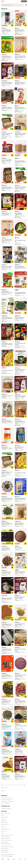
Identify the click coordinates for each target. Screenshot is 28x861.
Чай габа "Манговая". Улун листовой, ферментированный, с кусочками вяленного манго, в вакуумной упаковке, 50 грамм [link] (20, 344)
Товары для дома (4, 824)
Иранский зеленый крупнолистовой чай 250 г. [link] (7, 523)
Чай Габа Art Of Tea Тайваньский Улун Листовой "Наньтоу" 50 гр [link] (20, 751)
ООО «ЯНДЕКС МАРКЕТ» (9, 854)
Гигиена (2, 818)
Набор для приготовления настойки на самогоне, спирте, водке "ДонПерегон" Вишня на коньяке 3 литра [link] (20, 83)
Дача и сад (3, 831)
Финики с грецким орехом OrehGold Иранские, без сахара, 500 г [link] (20, 187)
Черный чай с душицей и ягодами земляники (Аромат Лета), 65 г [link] (20, 370)
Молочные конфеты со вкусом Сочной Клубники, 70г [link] (20, 267)
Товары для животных (5, 838)
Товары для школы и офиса (6, 834)
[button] (26, 5)
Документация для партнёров (7, 801)
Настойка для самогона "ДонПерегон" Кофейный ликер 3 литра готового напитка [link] (7, 108)
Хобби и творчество (5, 829)
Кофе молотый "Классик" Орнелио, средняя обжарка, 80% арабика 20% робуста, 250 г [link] (20, 597)
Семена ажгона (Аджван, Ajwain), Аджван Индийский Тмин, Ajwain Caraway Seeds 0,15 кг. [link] (20, 624)
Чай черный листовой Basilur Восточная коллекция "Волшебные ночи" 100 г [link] (20, 448)
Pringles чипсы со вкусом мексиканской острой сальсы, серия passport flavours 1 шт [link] (7, 267)
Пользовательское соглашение (7, 846)
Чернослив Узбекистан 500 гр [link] (20, 726)
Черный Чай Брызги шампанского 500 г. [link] (6, 549)
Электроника (4, 820)
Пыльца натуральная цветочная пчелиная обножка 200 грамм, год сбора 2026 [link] (20, 524)
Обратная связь (4, 848)
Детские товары (4, 842)
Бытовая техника (4, 817)
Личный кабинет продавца (6, 797)
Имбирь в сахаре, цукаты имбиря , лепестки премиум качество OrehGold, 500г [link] (7, 472)
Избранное (14, 859)
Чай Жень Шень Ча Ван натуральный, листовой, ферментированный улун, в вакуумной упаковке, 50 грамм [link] (7, 650)
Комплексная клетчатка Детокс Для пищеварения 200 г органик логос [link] (7, 318)
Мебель (2, 815)
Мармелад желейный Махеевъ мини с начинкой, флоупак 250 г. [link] (20, 108)
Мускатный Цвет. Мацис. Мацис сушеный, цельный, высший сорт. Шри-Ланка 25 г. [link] (20, 701)
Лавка (8, 859)
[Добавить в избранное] (12, 11)
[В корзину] (12, 25)
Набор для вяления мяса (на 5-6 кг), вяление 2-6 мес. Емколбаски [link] (20, 572)
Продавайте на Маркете (6, 799)
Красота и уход (4, 827)
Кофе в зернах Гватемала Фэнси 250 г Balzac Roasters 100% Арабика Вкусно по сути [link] (20, 499)
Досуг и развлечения (5, 813)
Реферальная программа (6, 808)
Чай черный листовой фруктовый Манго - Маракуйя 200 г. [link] (6, 701)
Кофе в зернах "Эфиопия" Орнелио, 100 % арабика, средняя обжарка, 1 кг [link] (7, 83)
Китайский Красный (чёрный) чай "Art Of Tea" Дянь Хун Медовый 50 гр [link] (7, 676)
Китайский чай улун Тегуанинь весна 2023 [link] (19, 318)
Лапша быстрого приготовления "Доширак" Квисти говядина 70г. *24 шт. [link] (7, 292)
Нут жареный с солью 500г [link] (7, 370)
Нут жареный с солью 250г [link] (20, 472)
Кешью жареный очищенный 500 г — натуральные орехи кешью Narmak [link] (20, 214)
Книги (2, 833)
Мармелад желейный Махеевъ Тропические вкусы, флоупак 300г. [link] (19, 30)
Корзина (19, 859)
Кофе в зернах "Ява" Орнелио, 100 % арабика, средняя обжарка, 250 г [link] (20, 776)
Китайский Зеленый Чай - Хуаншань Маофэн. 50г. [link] (7, 726)
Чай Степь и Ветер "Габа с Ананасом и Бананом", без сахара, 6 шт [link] (20, 57)
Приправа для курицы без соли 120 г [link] (7, 396)
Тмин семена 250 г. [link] (19, 547)
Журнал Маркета (4, 852)
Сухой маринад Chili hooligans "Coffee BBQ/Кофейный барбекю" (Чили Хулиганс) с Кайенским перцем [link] (7, 30)
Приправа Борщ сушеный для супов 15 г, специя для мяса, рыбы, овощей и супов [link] (7, 344)
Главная (3, 859)
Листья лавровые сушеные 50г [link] (20, 241)
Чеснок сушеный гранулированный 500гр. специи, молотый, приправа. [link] (20, 421)
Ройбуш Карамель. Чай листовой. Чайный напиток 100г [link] (7, 625)
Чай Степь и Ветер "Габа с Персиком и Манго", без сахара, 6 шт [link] (7, 240)
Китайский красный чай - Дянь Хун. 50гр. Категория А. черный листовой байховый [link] (7, 499)
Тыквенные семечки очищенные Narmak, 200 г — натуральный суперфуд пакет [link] (7, 57)
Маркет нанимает (4, 850)
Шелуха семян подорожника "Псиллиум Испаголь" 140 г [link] (7, 448)
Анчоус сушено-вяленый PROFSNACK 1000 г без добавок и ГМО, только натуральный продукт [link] (7, 599)
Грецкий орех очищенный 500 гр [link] (20, 650)
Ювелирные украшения (6, 843)
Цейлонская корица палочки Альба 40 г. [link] (6, 776)
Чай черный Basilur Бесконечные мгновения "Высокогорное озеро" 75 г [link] (7, 751)
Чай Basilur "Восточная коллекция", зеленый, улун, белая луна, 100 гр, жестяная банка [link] (7, 421)
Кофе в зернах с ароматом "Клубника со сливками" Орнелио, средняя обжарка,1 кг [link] (20, 396)
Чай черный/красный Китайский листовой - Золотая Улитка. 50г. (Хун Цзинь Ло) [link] (7, 572)
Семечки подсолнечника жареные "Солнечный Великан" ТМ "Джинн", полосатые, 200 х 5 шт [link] (7, 160)
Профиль (25, 859)
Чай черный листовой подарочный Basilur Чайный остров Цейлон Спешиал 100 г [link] (7, 187)
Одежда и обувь (4, 822)
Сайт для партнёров (5, 803)
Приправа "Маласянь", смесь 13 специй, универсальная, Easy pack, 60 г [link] (7, 214)
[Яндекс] (10, 856)
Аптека (2, 826)
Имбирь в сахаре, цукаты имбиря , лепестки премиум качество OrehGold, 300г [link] (7, 134)
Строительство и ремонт (6, 840)
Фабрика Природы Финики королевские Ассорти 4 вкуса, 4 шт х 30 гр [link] (20, 134)
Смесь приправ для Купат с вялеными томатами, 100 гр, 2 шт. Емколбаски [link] (20, 293)
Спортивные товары (5, 836)
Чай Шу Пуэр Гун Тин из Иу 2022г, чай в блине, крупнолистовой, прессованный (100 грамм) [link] (20, 676)
